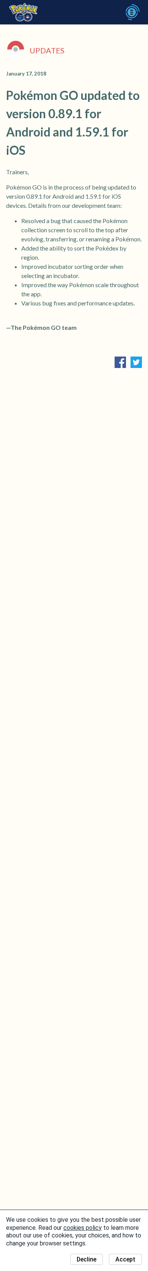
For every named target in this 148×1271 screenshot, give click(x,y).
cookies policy (82, 1227)
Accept (125, 1259)
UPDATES (47, 50)
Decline (86, 1259)
